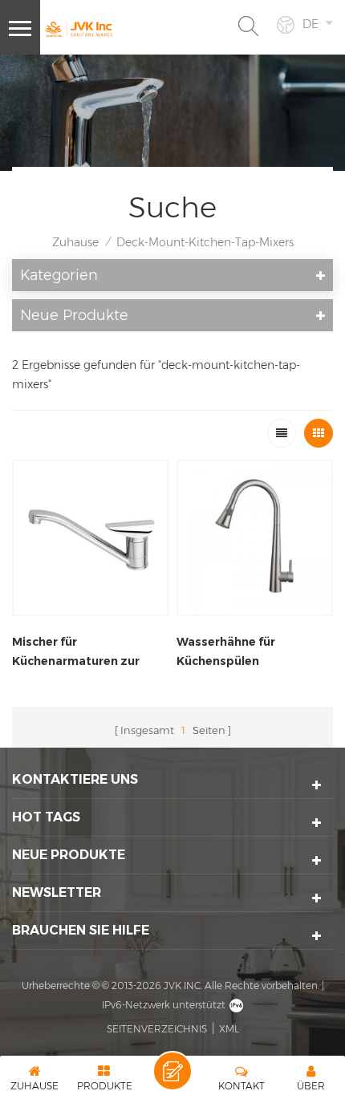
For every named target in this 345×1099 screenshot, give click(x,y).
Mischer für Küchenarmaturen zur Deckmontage (76, 653)
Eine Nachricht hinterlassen (172, 1071)
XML (229, 1029)
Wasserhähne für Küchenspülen (226, 651)
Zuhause (75, 242)
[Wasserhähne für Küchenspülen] (254, 537)
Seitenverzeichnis (157, 1029)
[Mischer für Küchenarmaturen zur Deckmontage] (90, 537)
